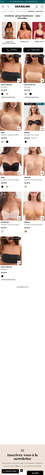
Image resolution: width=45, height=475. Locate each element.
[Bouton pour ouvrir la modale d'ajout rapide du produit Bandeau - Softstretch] (19, 80)
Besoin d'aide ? (11, 471)
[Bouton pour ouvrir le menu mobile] (3, 6)
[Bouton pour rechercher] (8, 6)
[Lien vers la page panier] (42, 6)
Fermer (21, 470)
